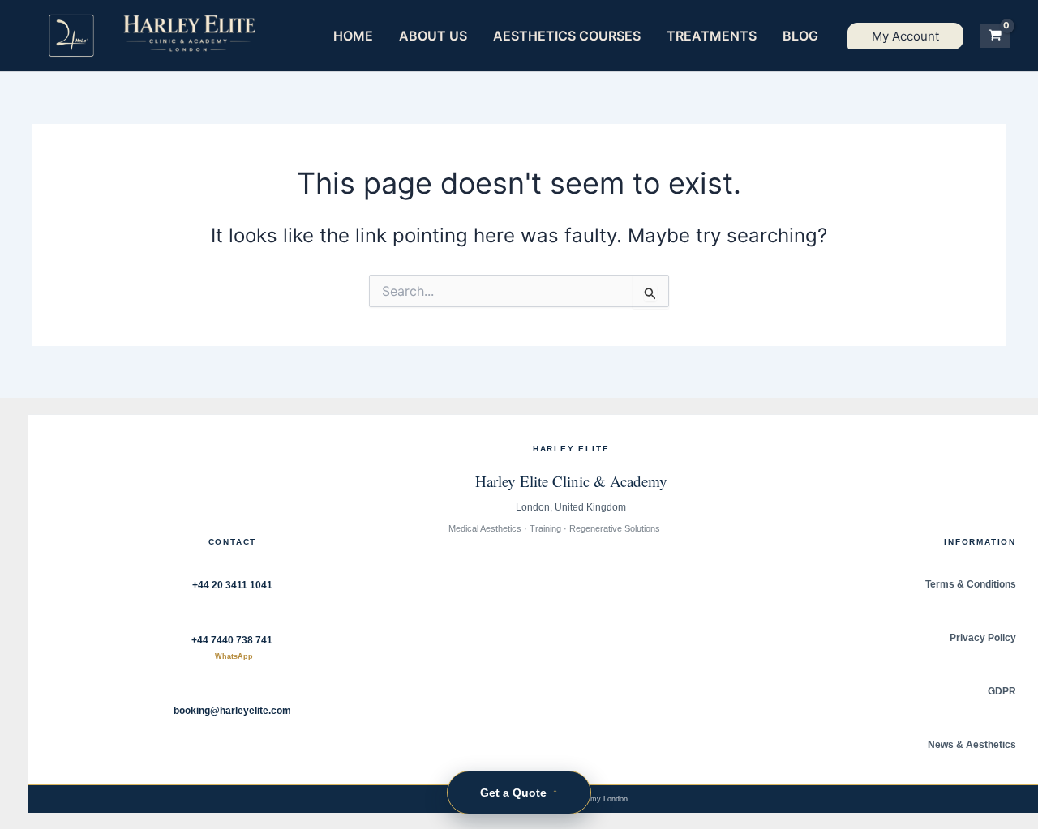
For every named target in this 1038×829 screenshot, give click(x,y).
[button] (905, 36)
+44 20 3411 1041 (232, 585)
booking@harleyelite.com (232, 710)
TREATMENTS (712, 36)
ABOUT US (433, 36)
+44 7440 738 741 (231, 648)
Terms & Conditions (970, 584)
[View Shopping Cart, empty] (995, 36)
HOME (353, 36)
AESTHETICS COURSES (567, 36)
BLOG (800, 36)
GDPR (1002, 691)
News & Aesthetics (972, 745)
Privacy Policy (983, 638)
